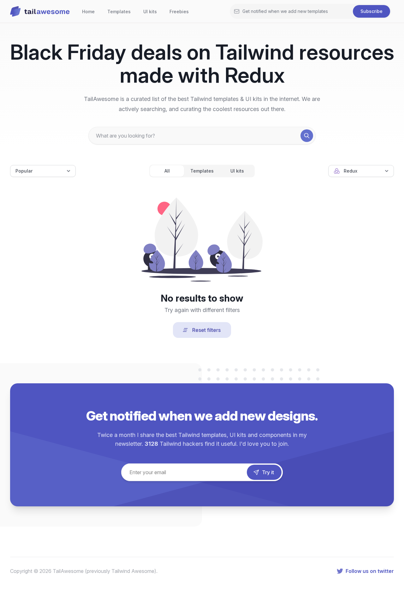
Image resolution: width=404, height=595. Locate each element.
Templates (119, 11)
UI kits (150, 11)
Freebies (179, 11)
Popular (24, 171)
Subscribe (371, 11)
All (167, 171)
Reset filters (206, 330)
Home (88, 11)
